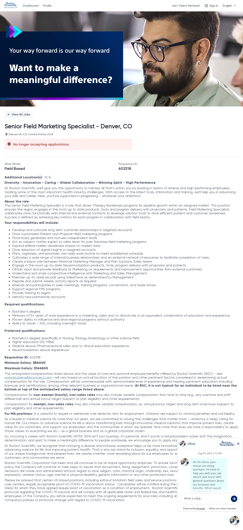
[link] (11, 5)
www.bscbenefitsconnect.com (28, 377)
